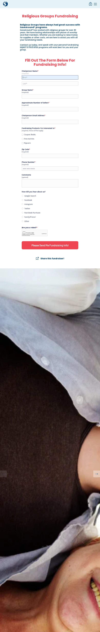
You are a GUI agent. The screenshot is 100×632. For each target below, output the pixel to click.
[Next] (96, 473)
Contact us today (28, 45)
